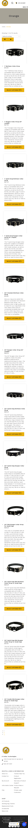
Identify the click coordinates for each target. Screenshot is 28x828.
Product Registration (17, 777)
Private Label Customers (18, 791)
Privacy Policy (20, 821)
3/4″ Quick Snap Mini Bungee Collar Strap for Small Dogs (13, 641)
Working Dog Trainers (8, 803)
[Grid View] (5, 39)
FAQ (3, 790)
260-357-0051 (8, 764)
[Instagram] (15, 826)
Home (3, 26)
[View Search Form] (12, 3)
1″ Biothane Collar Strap (12, 66)
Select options (12, 90)
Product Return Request (18, 786)
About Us (4, 773)
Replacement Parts (7, 806)
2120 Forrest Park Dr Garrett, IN (13, 759)
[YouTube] (18, 826)
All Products (5, 801)
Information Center (7, 785)
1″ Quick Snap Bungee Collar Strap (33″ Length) (13, 236)
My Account (21, 3)
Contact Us (5, 776)
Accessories (5, 808)
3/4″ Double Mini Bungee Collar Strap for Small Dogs (14, 699)
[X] (9, 826)
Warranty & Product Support (20, 782)
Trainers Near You (19, 773)
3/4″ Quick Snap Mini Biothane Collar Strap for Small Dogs (14, 582)
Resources (5, 811)
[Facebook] (12, 826)
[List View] (11, 39)
